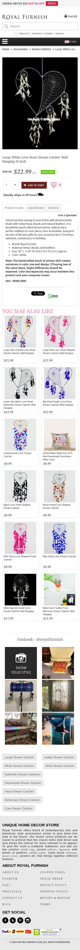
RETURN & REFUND (55, 897)
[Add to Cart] (34, 185)
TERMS (45, 904)
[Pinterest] (20, 920)
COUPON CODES (52, 872)
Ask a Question (67, 215)
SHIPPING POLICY (54, 891)
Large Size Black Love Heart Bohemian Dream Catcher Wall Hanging (19, 404)
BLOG (6, 904)
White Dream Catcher (19, 765)
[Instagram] (28, 920)
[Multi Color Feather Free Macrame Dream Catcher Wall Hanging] (60, 590)
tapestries (65, 849)
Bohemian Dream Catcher (22, 800)
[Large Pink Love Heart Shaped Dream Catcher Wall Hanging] (60, 332)
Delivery (54, 207)
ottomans (71, 852)
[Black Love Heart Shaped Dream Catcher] (20, 487)
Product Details (14, 207)
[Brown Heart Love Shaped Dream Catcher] (60, 487)
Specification (36, 207)
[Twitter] (13, 920)
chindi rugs (27, 849)
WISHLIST (24, 33)
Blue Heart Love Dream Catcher (59, 556)
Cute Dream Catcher (19, 808)
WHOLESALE (12, 891)
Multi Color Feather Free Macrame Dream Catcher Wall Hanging (58, 611)
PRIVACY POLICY (53, 885)
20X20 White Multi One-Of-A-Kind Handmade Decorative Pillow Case (58, 456)
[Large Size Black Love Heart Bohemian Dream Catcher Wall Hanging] (20, 383)
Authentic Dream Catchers (22, 774)
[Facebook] (5, 920)
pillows (52, 849)
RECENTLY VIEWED (42, 33)
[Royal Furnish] (24, 17)
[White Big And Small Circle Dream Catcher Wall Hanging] (20, 590)
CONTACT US (12, 897)
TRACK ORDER (51, 878)
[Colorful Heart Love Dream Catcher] (20, 435)
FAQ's (6, 885)
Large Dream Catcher (19, 757)
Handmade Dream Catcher (23, 783)
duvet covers (10, 855)
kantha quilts (38, 852)
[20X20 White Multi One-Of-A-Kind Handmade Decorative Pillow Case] (60, 435)
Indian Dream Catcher (59, 757)
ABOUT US (10, 872)
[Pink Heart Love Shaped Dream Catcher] (20, 538)
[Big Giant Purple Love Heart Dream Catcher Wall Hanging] (60, 383)
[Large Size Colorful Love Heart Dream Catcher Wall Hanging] (20, 332)
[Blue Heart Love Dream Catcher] (60, 538)
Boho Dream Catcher (60, 765)
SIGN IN (59, 33)
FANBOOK (10, 878)
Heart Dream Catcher (19, 791)
